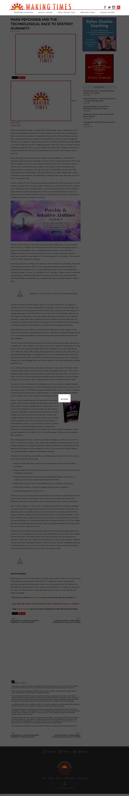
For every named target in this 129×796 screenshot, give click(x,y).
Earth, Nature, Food (66, 12)
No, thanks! (64, 399)
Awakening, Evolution (23, 12)
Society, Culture (45, 12)
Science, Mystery (107, 12)
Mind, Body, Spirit (87, 12)
